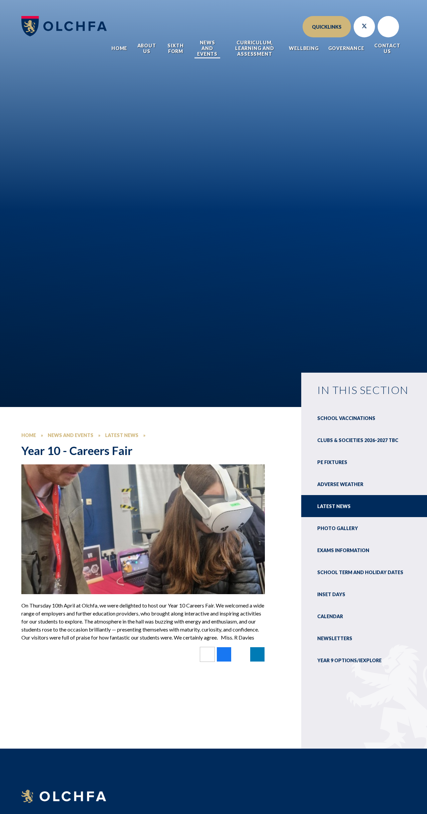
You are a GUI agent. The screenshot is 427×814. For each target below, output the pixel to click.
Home (28, 435)
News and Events (70, 435)
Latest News (121, 435)
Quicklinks (327, 27)
